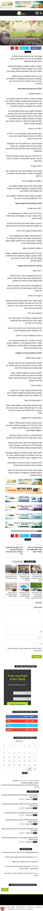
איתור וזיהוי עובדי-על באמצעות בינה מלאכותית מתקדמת (21, 813)
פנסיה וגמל (14, 35)
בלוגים (33, 33)
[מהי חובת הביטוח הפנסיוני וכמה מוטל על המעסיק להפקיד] (11, 587)
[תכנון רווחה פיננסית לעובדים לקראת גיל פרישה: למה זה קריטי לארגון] (36, 569)
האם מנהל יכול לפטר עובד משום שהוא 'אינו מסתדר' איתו (34, 549)
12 (19, 757)
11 (24, 757)
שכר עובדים (21, 35)
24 (29, 765)
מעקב (9, 721)
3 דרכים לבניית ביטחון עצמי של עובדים (13, 852)
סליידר (28, 35)
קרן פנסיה (14, 531)
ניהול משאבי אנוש (36, 35)
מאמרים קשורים (30, 561)
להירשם (9, 730)
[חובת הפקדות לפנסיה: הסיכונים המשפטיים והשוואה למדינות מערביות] (23, 569)
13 (14, 757)
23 (35, 765)
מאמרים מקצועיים (26, 33)
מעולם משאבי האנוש (15, 33)
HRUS (13, 907)
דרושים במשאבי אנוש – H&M (20, 861)
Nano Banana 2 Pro (32, 852)
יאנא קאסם (34, 861)
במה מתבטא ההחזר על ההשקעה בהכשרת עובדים (19, 857)
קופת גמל (20, 531)
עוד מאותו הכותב (18, 561)
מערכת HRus (35, 43)
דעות (39, 33)
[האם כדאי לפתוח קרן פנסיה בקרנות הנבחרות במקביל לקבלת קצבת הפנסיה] (36, 587)
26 (19, 765)
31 (29, 769)
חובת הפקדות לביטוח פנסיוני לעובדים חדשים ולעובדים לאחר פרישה (11, 576)
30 (35, 769)
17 (29, 761)
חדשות (35, 833)
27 (14, 765)
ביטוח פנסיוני (34, 531)
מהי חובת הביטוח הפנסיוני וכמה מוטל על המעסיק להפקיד (11, 594)
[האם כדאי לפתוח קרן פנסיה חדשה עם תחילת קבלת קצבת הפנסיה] (23, 587)
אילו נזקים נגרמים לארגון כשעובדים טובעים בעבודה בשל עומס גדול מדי (14, 550)
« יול (24, 773)
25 (24, 765)
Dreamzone (30, 907)
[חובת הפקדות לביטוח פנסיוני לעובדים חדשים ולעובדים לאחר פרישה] (11, 569)
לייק (8, 717)
